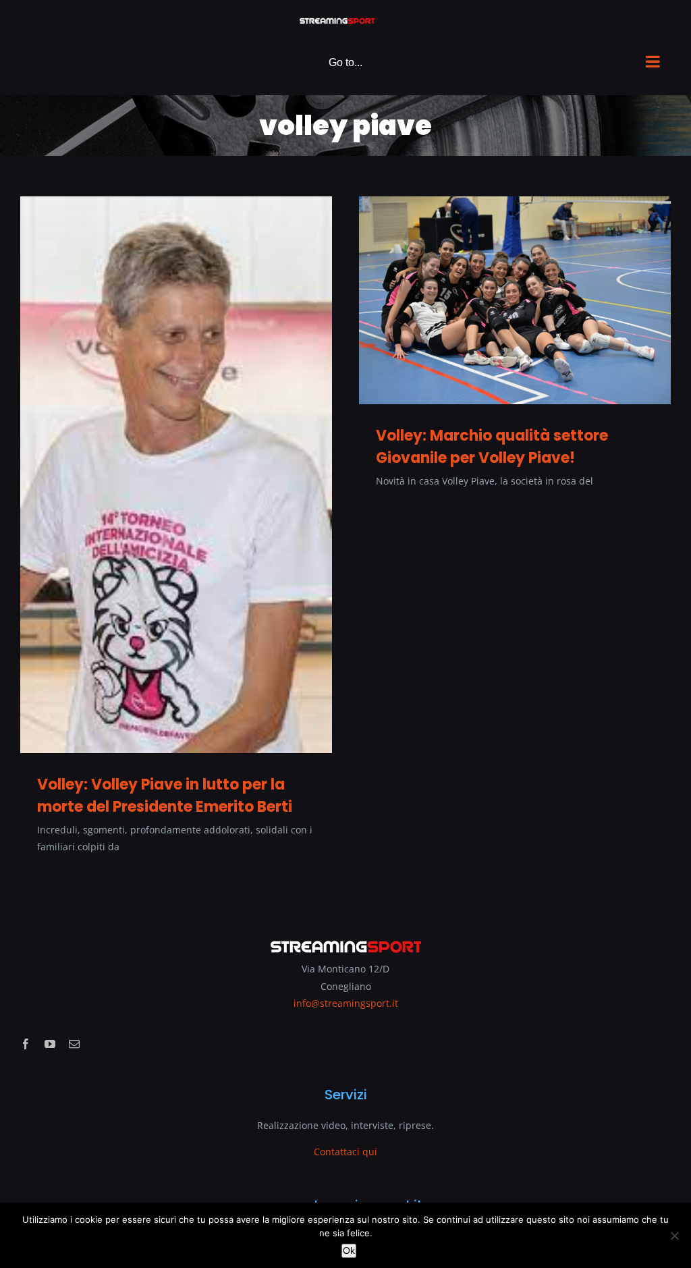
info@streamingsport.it (346, 1003)
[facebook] (25, 1044)
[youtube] (50, 1044)
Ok (349, 1250)
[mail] (74, 1044)
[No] (674, 1235)
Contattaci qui (345, 1151)
